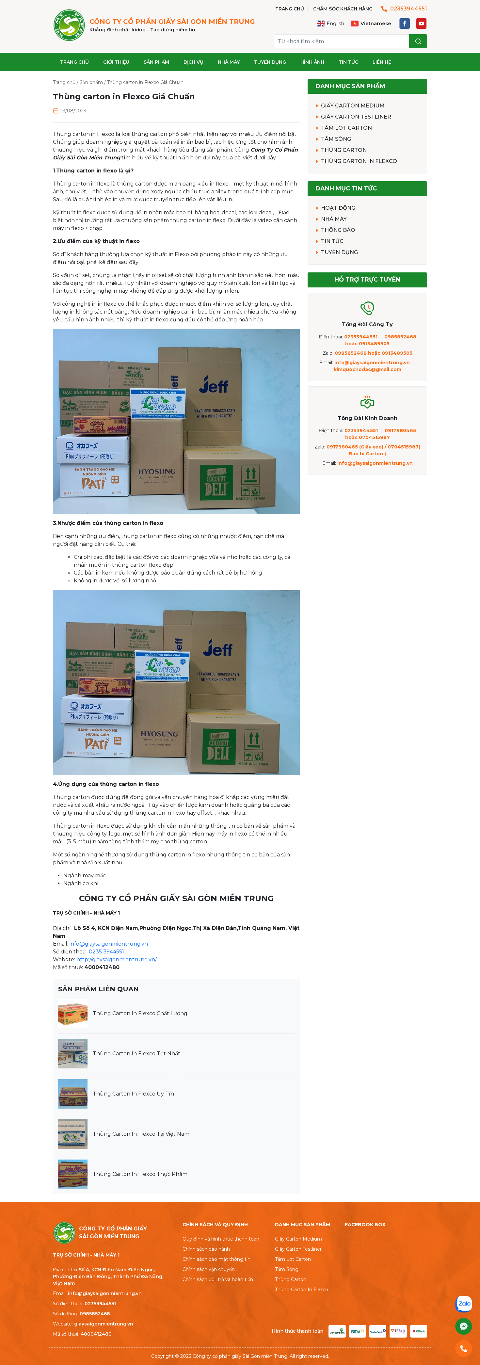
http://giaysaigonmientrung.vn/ (116, 959)
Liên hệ (382, 62)
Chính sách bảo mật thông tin (216, 1259)
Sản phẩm (156, 62)
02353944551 (408, 9)
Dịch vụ (193, 62)
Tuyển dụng (270, 62)
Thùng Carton (344, 150)
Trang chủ (74, 62)
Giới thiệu (116, 62)
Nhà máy (229, 62)
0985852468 (95, 1314)
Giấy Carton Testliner (356, 117)
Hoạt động (338, 208)
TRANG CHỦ (289, 9)
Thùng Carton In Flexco (359, 161)
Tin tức (348, 62)
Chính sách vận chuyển (209, 1269)
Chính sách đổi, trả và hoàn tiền (218, 1279)
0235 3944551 (106, 952)
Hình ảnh (312, 62)
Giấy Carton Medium (353, 106)
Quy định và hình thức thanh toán (221, 1239)
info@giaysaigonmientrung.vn (109, 944)
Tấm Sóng (336, 139)
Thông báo (338, 230)
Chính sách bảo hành (206, 1249)
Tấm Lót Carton (346, 128)
